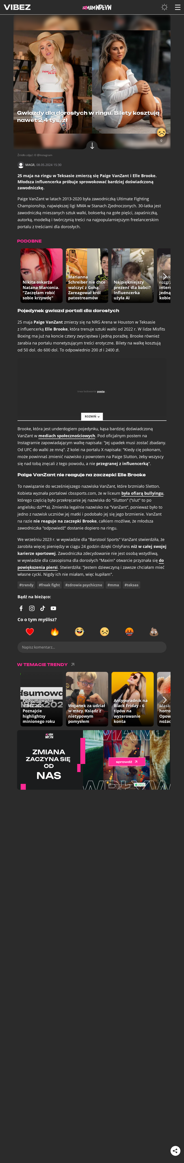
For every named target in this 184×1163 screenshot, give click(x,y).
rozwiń (90, 416)
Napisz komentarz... (38, 647)
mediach (66, 436)
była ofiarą (142, 493)
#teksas (131, 585)
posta (101, 391)
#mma (113, 585)
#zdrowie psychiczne (83, 585)
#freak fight (49, 585)
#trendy (26, 585)
